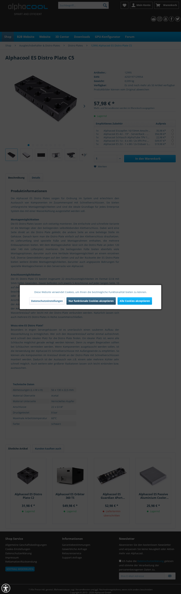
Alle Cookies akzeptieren (135, 301)
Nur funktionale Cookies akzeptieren (91, 301)
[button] (6, 588)
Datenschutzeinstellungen (47, 301)
